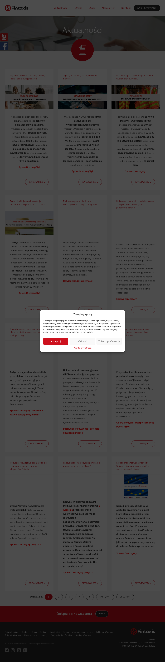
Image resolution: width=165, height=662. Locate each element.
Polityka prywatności (82, 348)
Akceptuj (56, 341)
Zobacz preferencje (109, 341)
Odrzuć (82, 341)
